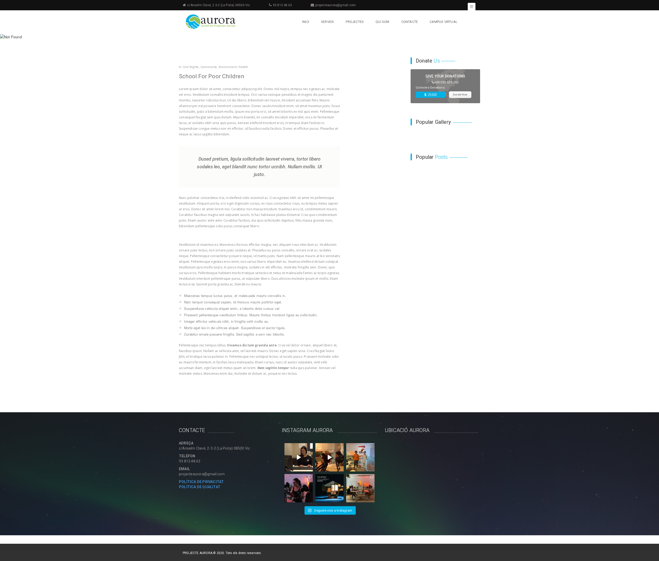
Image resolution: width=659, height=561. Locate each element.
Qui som (382, 22)
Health (243, 67)
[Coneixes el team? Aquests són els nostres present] (360, 488)
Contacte (409, 22)
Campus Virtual (443, 22)
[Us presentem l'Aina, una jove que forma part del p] (298, 457)
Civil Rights (191, 67)
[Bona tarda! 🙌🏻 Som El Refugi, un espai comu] (329, 488)
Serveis (327, 22)
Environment (228, 67)
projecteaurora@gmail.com (335, 5)
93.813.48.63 (282, 5)
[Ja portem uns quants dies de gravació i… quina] (298, 488)
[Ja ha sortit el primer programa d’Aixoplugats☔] (360, 457)
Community (209, 67)
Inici (305, 22)
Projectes (355, 22)
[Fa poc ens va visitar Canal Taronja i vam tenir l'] (329, 457)
